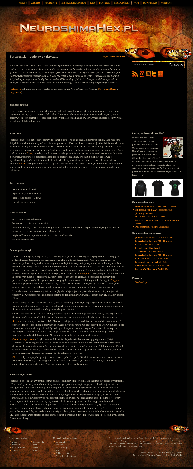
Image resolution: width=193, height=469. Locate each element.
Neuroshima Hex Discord (148, 74)
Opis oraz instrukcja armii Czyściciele (152, 227)
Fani (136, 3)
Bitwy (30, 153)
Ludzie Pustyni (62, 447)
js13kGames (150, 455)
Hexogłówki (121, 3)
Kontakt (166, 3)
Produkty (51, 3)
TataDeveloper (141, 282)
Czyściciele (61, 442)
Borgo (113, 88)
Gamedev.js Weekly (174, 455)
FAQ (92, 3)
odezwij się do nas (135, 443)
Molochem (103, 88)
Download (150, 3)
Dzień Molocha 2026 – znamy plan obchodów (155, 206)
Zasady (35, 3)
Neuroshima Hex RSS (135, 74)
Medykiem (85, 273)
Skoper (16, 321)
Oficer (15, 357)
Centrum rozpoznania (23, 339)
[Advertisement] (157, 104)
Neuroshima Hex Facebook (160, 74)
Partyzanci (60, 450)
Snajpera (115, 280)
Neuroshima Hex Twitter (155, 74)
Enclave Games (163, 452)
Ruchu (22, 163)
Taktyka (104, 3)
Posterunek (15, 88)
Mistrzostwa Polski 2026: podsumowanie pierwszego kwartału (153, 212)
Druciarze (60, 445)
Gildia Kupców (62, 453)
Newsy (23, 3)
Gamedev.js (160, 455)
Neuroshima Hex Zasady (67, 456)
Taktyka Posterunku (117, 57)
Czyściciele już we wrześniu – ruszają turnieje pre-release (157, 222)
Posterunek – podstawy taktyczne (34, 56)
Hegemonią (15, 92)
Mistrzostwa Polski (73, 3)
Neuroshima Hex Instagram (141, 74)
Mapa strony (176, 452)
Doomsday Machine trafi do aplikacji (151, 216)
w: (154, 239)
